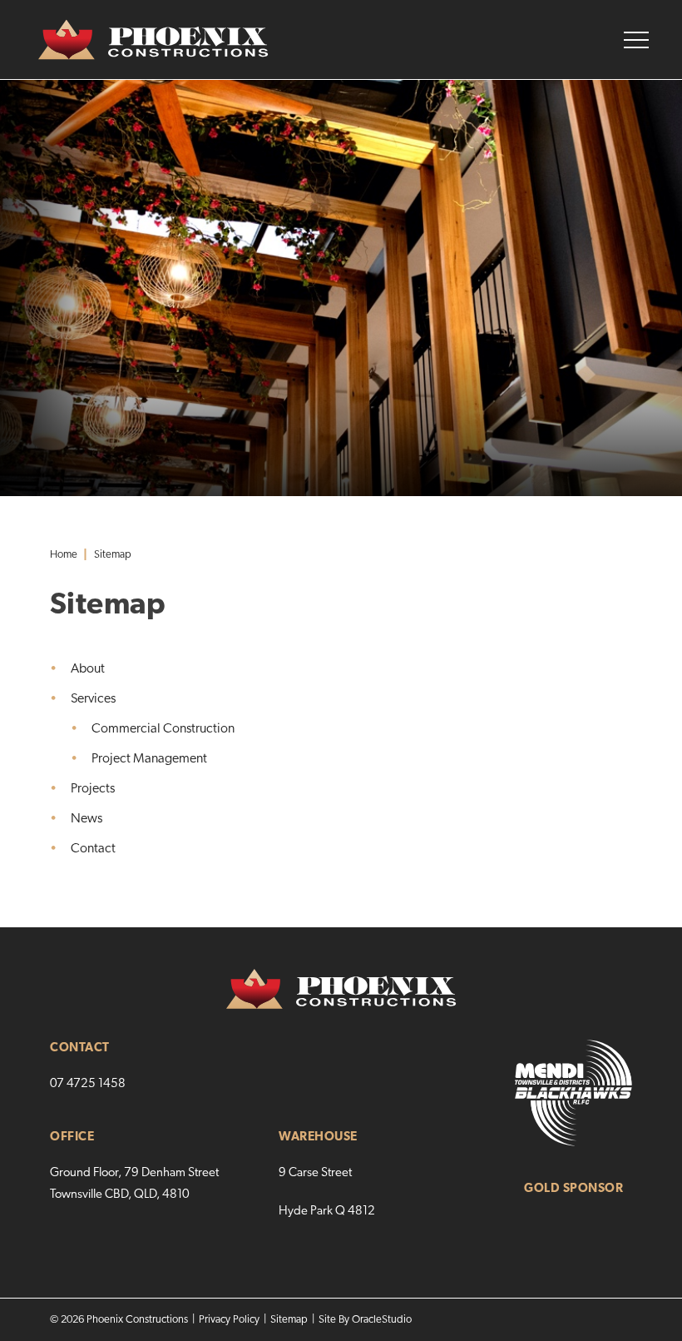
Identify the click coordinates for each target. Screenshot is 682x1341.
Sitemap (289, 1319)
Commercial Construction (163, 729)
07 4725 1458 (88, 1084)
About (88, 669)
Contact (93, 849)
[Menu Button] (636, 40)
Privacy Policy (229, 1319)
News (86, 819)
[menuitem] (341, 669)
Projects (93, 789)
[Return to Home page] (134, 40)
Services (93, 699)
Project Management (149, 759)
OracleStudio (382, 1319)
